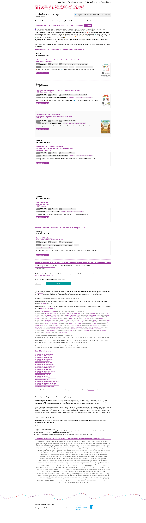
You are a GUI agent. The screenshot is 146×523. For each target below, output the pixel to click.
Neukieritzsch (68, 329)
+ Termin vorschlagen (75, 2)
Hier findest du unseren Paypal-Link (45, 267)
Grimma (65, 330)
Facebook (44, 508)
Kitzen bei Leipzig (44, 322)
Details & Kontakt (41, 73)
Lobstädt (63, 322)
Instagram (38, 508)
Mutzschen (49, 318)
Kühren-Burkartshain (50, 327)
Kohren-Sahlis (98, 318)
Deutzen (81, 318)
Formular (43, 303)
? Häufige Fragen (91, 2)
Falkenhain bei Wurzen (70, 323)
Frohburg (42, 332)
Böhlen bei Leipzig (72, 327)
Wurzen (89, 323)
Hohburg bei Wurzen (45, 313)
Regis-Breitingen (66, 315)
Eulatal (104, 320)
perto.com (91, 390)
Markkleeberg (88, 325)
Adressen (40, 293)
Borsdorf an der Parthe (46, 323)
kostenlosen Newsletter (46, 308)
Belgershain (59, 332)
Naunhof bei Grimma (46, 330)
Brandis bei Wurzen (45, 315)
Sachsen (37, 16)
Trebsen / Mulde (69, 325)
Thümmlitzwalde (86, 315)
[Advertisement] (73, 181)
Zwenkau (90, 317)
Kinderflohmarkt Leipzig (49, 311)
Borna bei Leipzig (98, 322)
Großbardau (81, 330)
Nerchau (59, 320)
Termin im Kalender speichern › (84, 67)
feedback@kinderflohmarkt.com (44, 275)
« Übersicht (61, 2)
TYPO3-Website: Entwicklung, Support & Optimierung (81, 507)
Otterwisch (65, 318)
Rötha (102, 313)
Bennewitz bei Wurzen (68, 313)
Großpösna (43, 320)
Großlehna (50, 329)
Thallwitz (90, 327)
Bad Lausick (79, 322)
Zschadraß (98, 330)
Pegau (89, 320)
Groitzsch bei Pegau (71, 317)
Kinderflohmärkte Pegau (48, 14)
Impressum (51, 508)
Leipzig (43, 16)
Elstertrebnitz (51, 317)
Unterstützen (65, 508)
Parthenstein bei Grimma (90, 329)
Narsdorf (88, 313)
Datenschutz (58, 508)
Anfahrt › (71, 67)
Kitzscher (74, 320)
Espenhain (51, 325)
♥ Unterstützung (105, 2)
